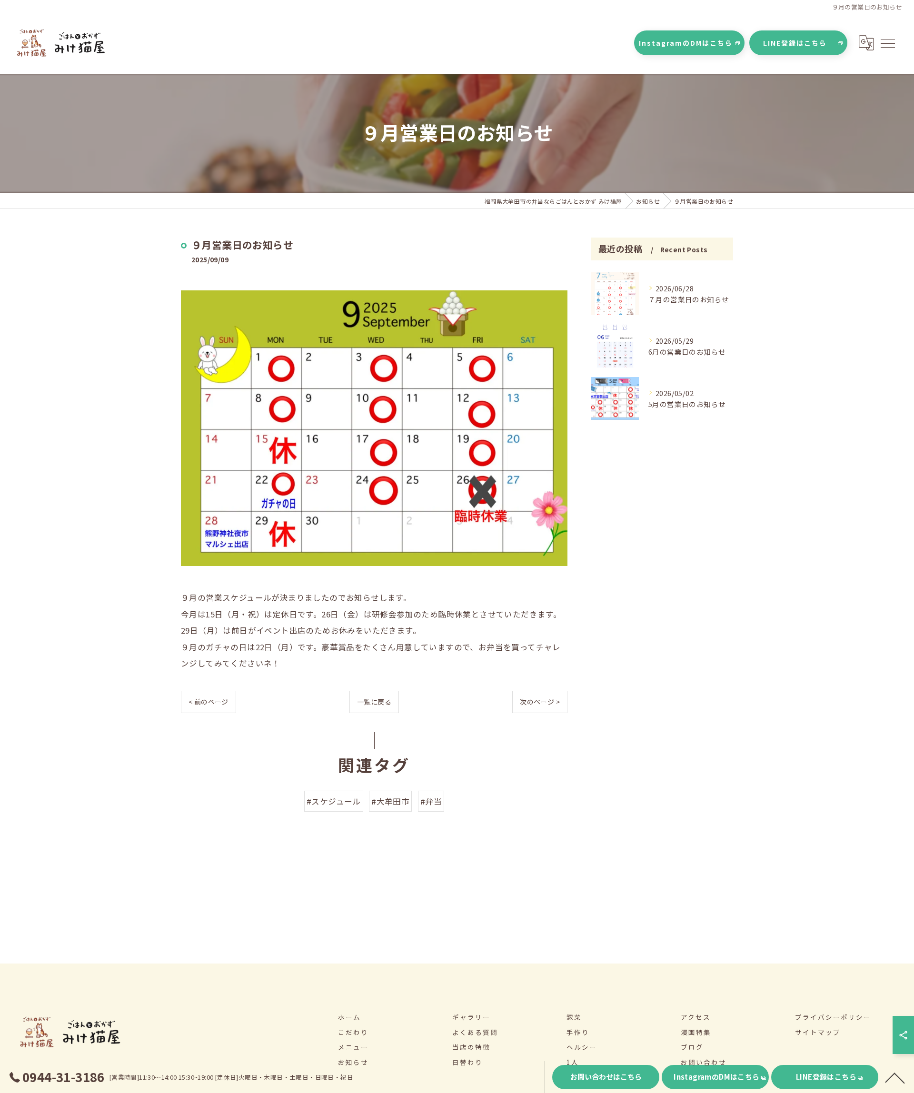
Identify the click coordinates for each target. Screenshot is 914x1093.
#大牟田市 (390, 801)
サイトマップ (818, 1032)
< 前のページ (208, 701)
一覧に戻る (374, 701)
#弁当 (431, 801)
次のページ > (540, 701)
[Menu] (887, 42)
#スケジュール (334, 801)
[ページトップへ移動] (894, 1077)
